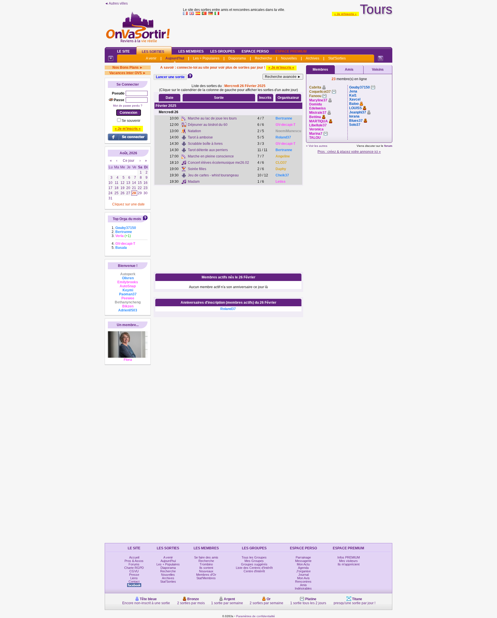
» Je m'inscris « (345, 14)
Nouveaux (206, 571)
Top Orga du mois (127, 219)
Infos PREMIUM (348, 557)
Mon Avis (303, 578)
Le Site (123, 51)
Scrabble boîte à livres (205, 144)
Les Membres (191, 51)
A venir (151, 58)
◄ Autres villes (116, 3)
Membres (320, 70)
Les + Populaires (206, 58)
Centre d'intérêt (254, 571)
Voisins (378, 70)
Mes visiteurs (348, 561)
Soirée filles (197, 169)
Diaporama (237, 58)
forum (388, 145)
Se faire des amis (206, 557)
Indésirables (303, 588)
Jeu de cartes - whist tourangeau (213, 175)
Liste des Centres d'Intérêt (254, 567)
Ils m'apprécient (349, 564)
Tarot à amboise (200, 137)
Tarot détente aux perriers (208, 150)
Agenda (303, 567)
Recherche (263, 58)
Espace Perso (255, 51)
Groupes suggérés (254, 564)
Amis (349, 70)
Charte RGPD (134, 567)
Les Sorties (153, 52)
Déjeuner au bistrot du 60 (208, 125)
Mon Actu (303, 564)
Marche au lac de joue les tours (212, 118)
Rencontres (303, 581)
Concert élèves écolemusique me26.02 (218, 163)
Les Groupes (222, 51)
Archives (312, 58)
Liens (134, 578)
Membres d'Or (206, 574)
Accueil (134, 557)
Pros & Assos (134, 561)
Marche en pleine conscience (211, 156)
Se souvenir (131, 121)
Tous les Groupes (254, 557)
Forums (134, 564)
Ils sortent (206, 567)
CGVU (134, 571)
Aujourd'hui (174, 58)
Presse (134, 574)
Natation (194, 131)
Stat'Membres (206, 578)
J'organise (303, 571)
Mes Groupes (254, 561)
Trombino (206, 564)
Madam (194, 182)
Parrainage (303, 557)
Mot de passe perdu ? (127, 105)
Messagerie (303, 561)
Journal (303, 574)
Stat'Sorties (337, 58)
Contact (134, 581)
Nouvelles (289, 58)
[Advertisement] (287, 30)
